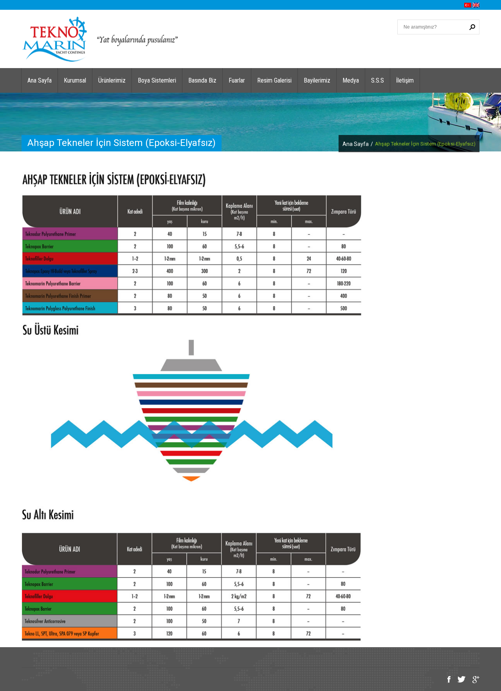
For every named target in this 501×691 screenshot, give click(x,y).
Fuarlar (237, 80)
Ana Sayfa (39, 80)
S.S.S (377, 80)
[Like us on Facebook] (446, 680)
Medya (350, 80)
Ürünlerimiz (112, 80)
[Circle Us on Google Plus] (473, 680)
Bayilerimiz (317, 80)
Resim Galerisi (274, 80)
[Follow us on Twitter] (458, 680)
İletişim (405, 80)
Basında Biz (202, 80)
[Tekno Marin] (100, 38)
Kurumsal (75, 80)
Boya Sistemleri (157, 80)
